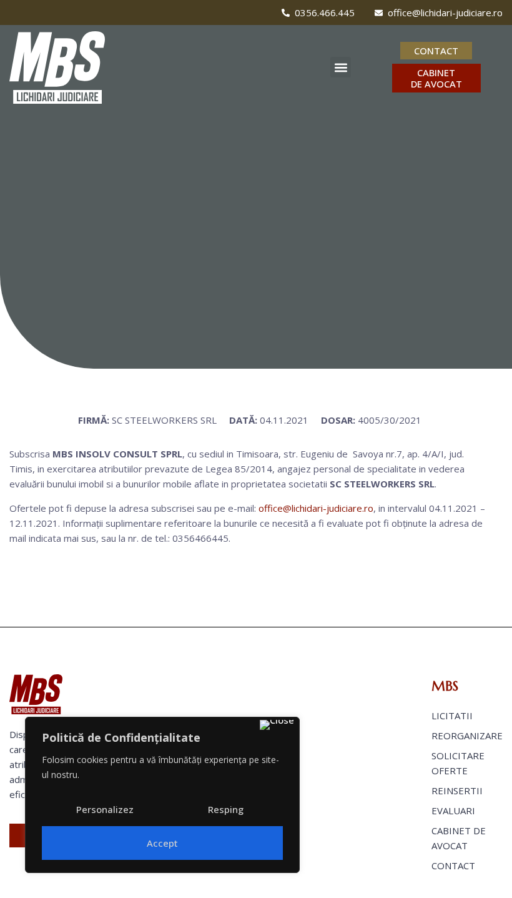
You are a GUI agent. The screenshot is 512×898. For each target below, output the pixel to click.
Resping (226, 809)
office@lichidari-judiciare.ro (315, 508)
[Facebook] (13, 12)
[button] (340, 67)
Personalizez (105, 809)
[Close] (277, 725)
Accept (162, 843)
